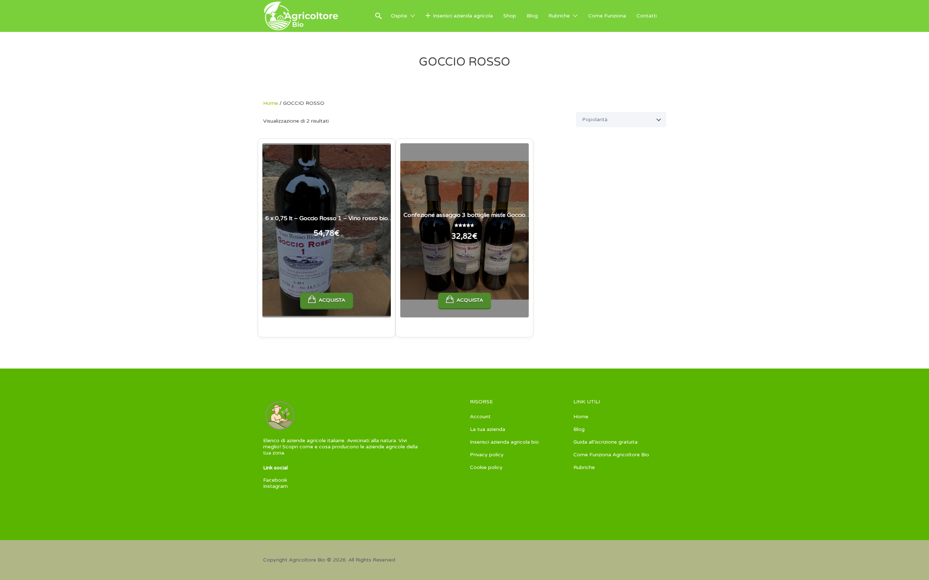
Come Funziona (607, 16)
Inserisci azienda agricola (463, 16)
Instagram (275, 486)
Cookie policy (486, 467)
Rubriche (559, 16)
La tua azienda (487, 429)
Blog (532, 16)
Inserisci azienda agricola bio (504, 442)
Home (270, 103)
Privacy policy (487, 455)
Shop (509, 16)
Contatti (647, 16)
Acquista (332, 300)
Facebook (275, 480)
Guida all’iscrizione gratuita (605, 442)
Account (480, 417)
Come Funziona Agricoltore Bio (611, 455)
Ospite (399, 16)
